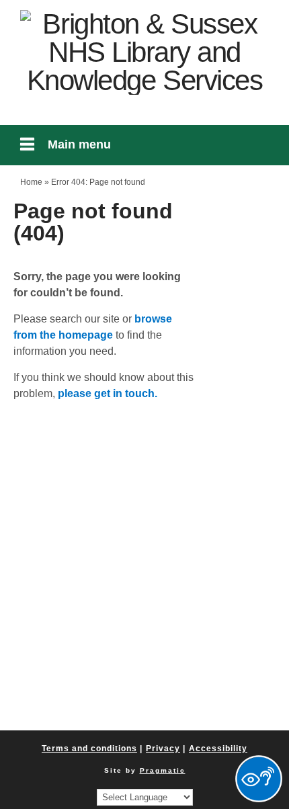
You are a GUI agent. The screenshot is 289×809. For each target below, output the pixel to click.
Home (31, 182)
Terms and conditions (89, 748)
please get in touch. (107, 393)
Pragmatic (162, 770)
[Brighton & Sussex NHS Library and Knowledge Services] (144, 52)
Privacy (163, 748)
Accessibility (218, 748)
